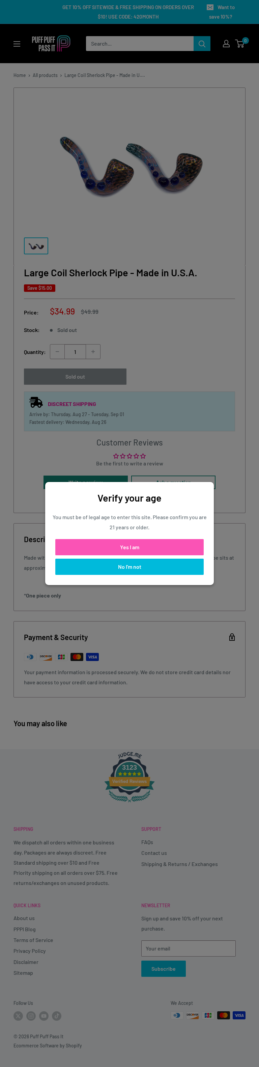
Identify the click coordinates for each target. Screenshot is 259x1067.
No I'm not (129, 566)
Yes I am (129, 547)
